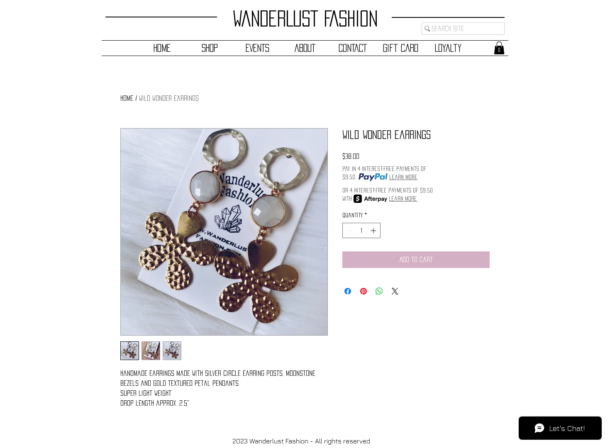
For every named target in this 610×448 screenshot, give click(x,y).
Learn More (403, 177)
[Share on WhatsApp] (379, 291)
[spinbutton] (361, 230)
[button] (499, 47)
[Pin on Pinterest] (363, 291)
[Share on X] (395, 291)
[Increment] (374, 230)
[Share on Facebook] (348, 291)
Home (126, 98)
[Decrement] (349, 230)
